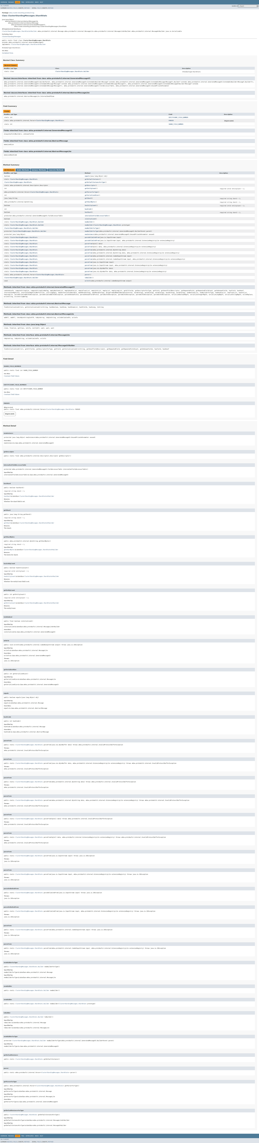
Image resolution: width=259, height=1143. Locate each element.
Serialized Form (7, 53)
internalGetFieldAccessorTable (96, 216)
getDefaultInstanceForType (95, 182)
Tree (22, 2)
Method (27, 8)
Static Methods (23, 170)
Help (41, 2)
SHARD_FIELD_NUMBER (176, 124)
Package (11, 2)
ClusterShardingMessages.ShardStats (49, 120)
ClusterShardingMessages (11, 36)
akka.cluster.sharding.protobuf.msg (21, 13)
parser (87, 274)
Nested (9, 8)
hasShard (88, 212)
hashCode (88, 209)
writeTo (87, 281)
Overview (4, 2)
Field (15, 8)
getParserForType (91, 192)
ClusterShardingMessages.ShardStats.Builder (72, 71)
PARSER (171, 120)
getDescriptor (90, 185)
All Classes (5, 5)
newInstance (89, 234)
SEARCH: (234, 6)
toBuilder (88, 277)
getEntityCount (90, 188)
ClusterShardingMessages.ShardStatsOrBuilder (19, 31)
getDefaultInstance (92, 179)
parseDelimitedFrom (92, 237)
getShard (88, 198)
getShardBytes (90, 202)
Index (37, 2)
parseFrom (88, 243)
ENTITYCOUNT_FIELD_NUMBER (178, 117)
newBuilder (89, 222)
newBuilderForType (92, 228)
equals (87, 176)
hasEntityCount (90, 205)
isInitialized (90, 219)
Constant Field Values (11, 376)
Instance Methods (39, 170)
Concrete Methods (56, 170)
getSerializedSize (92, 195)
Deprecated (30, 2)
